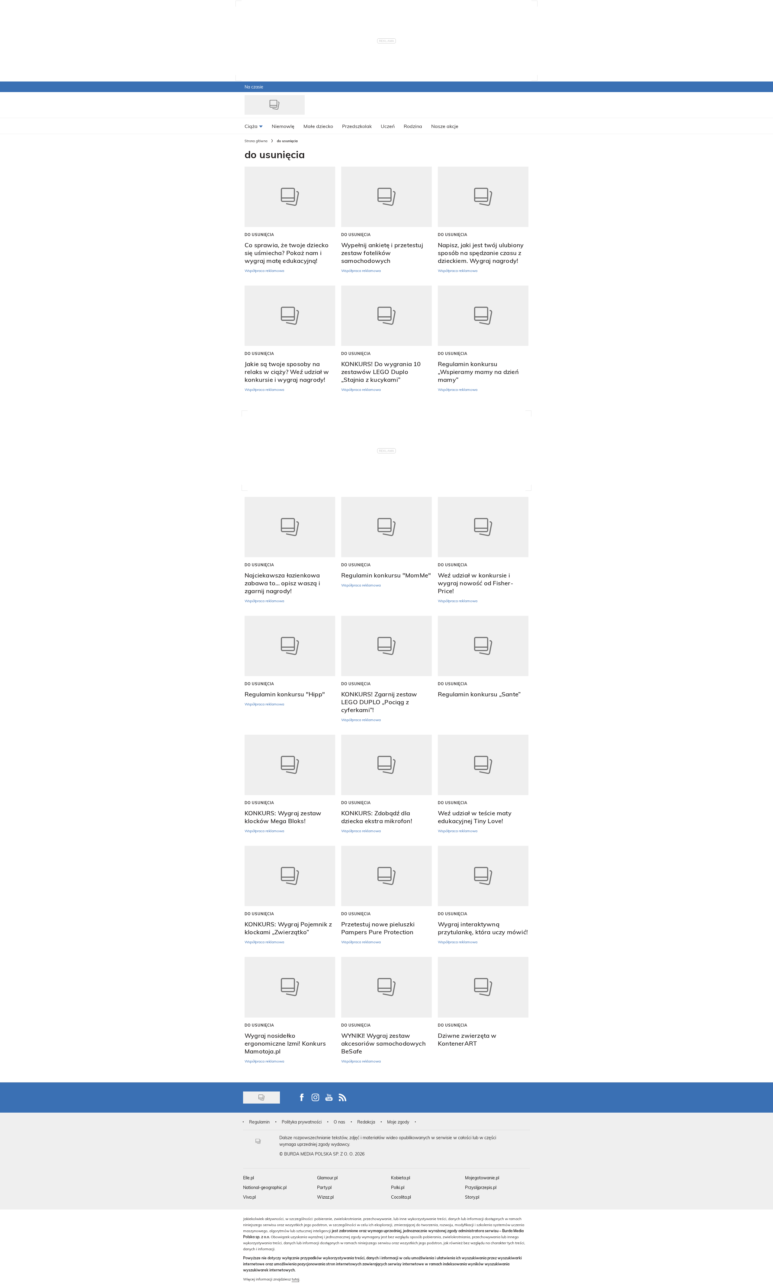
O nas (339, 1122)
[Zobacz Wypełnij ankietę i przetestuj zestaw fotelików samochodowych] (386, 197)
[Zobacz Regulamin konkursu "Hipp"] (290, 646)
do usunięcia (259, 234)
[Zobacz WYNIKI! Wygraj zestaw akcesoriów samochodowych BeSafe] (386, 987)
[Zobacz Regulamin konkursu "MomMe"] (386, 527)
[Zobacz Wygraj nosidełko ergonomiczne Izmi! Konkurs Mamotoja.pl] (290, 987)
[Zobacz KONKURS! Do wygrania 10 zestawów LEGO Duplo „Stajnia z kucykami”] (386, 316)
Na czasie (254, 87)
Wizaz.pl (325, 1197)
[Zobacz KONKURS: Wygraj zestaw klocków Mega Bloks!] (290, 765)
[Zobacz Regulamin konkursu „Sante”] (483, 646)
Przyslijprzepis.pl (480, 1187)
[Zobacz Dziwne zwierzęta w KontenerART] (483, 987)
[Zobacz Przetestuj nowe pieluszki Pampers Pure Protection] (386, 876)
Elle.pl (248, 1178)
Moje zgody (398, 1122)
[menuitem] (253, 126)
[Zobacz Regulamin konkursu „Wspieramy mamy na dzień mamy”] (483, 316)
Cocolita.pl (401, 1197)
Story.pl (472, 1197)
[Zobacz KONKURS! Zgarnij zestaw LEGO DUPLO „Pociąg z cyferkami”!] (386, 646)
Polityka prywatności (302, 1122)
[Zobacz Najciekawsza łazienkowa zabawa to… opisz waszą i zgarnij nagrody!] (290, 527)
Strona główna (256, 141)
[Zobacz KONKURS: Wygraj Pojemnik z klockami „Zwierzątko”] (290, 876)
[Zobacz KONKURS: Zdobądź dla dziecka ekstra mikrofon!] (386, 765)
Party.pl (324, 1187)
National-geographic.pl (265, 1187)
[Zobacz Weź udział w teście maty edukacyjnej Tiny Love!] (483, 765)
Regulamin (259, 1122)
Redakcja (366, 1122)
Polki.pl (397, 1187)
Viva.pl (249, 1197)
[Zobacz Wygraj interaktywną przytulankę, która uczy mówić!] (483, 876)
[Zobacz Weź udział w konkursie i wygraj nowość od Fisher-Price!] (483, 527)
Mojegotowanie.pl (482, 1178)
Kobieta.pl (400, 1178)
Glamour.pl (327, 1178)
